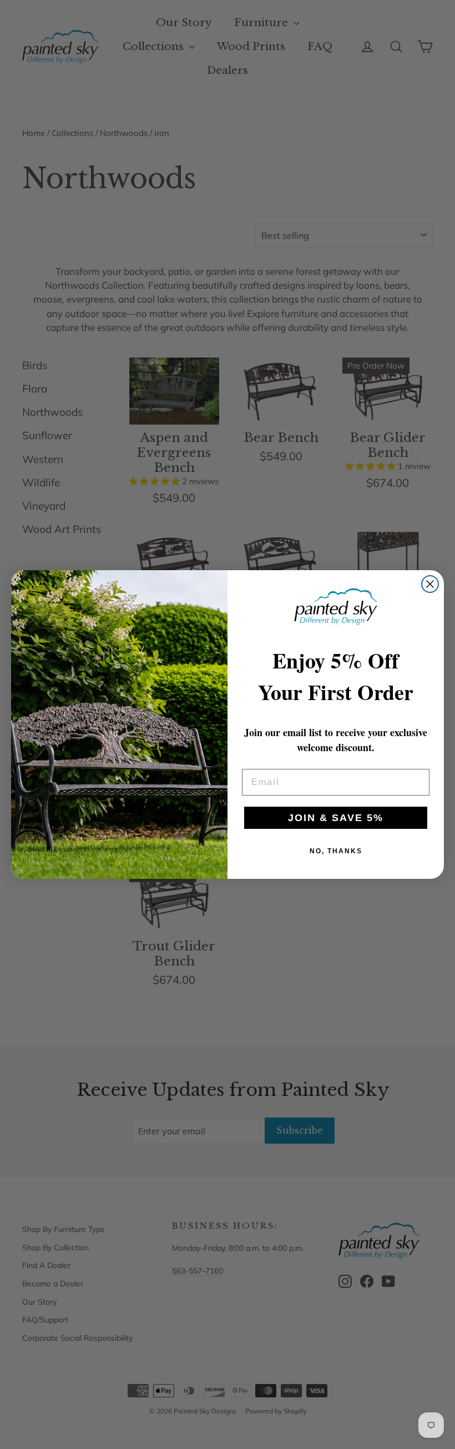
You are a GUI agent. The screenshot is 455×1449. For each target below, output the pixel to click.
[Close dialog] (430, 584)
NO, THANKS (336, 851)
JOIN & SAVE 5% (335, 817)
